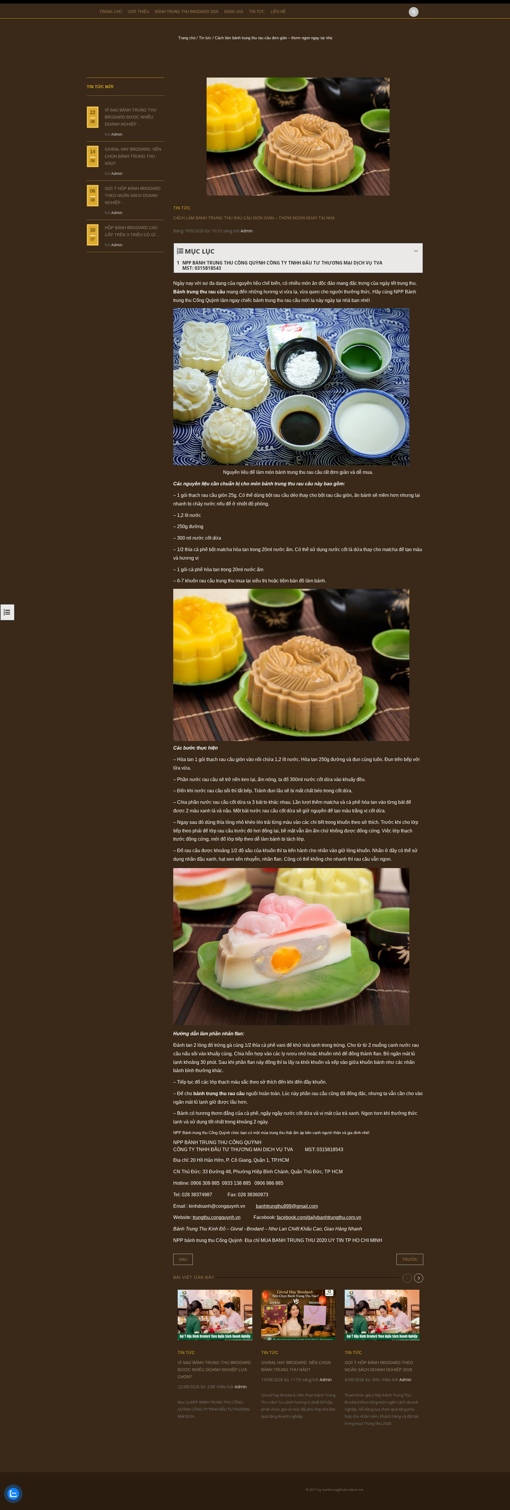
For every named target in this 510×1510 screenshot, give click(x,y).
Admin (247, 231)
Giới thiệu (138, 11)
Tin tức (257, 11)
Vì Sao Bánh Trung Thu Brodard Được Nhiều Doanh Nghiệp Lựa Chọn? (214, 1369)
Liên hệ (278, 11)
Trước (410, 1259)
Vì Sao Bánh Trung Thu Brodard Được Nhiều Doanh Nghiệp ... (130, 117)
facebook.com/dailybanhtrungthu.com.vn (319, 1217)
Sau (183, 1259)
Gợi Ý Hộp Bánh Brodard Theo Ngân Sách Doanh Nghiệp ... (133, 195)
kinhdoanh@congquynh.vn (217, 1206)
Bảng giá (233, 11)
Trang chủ (110, 11)
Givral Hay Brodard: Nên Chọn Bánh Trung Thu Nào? (133, 156)
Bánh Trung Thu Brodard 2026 (186, 11)
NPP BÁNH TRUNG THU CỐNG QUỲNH (217, 1142)
